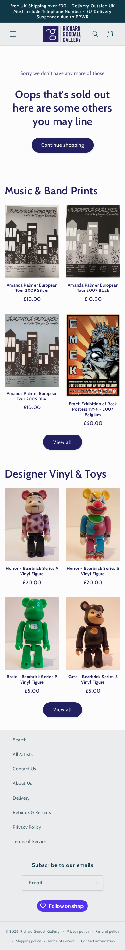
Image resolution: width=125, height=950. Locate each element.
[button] (13, 34)
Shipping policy (29, 941)
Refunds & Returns (32, 812)
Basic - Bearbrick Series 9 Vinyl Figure (32, 679)
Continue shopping (62, 145)
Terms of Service (30, 841)
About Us (22, 783)
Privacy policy (78, 931)
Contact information (98, 941)
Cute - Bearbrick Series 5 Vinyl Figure (93, 679)
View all (62, 442)
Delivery (21, 798)
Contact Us (24, 769)
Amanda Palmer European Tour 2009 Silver (32, 287)
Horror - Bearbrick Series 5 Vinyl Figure (93, 571)
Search (20, 740)
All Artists (23, 754)
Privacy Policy (27, 827)
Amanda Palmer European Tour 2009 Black (93, 287)
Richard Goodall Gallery (40, 931)
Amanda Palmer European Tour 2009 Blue (32, 396)
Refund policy (107, 931)
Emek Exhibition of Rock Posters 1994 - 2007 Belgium (93, 409)
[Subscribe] (95, 883)
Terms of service (61, 941)
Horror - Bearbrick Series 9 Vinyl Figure (32, 571)
